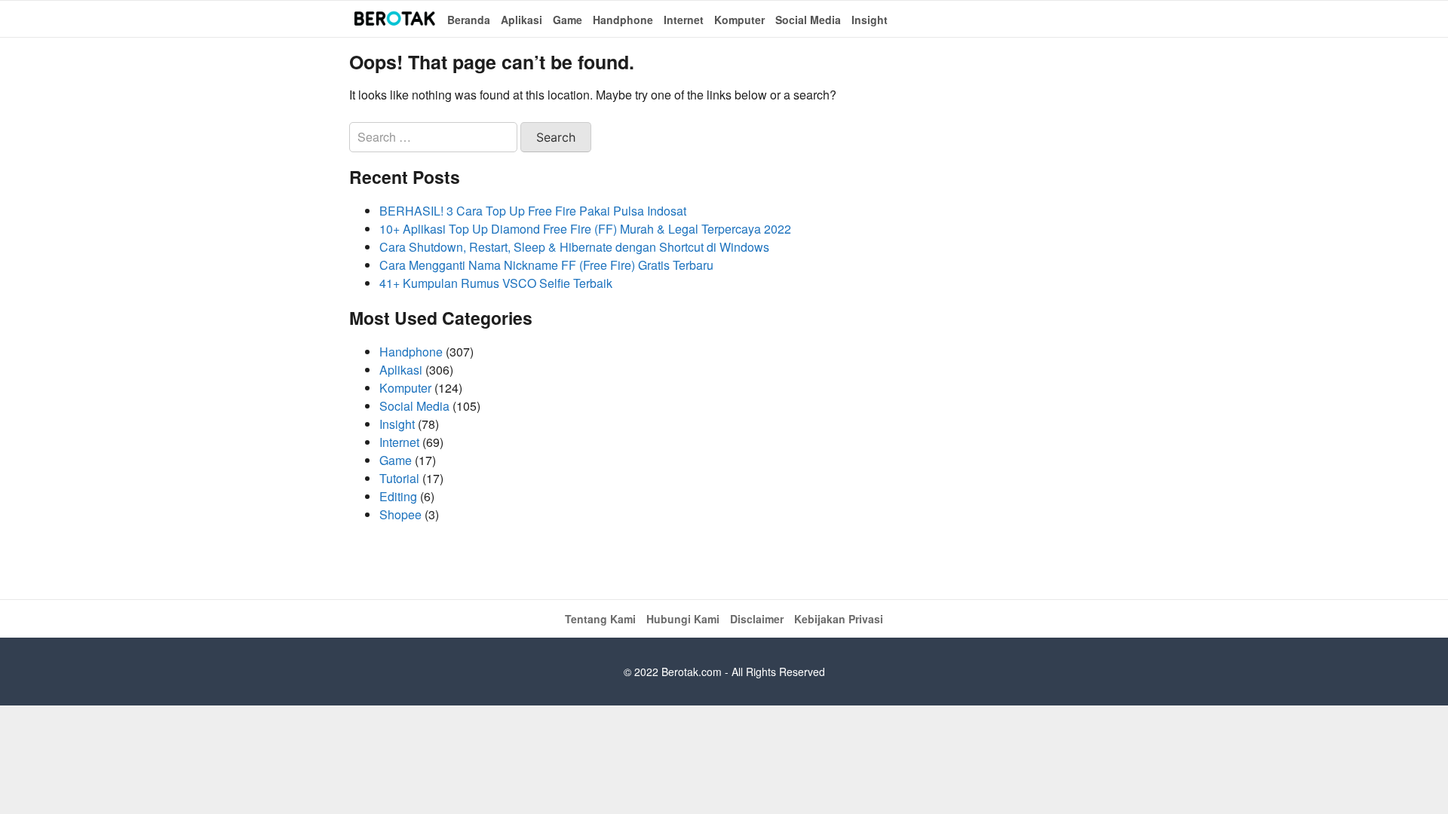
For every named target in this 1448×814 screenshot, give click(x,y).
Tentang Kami (600, 618)
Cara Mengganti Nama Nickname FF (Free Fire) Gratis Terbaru (546, 265)
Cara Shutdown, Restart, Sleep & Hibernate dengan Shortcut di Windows (574, 247)
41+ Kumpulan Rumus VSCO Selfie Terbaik (495, 283)
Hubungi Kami (682, 618)
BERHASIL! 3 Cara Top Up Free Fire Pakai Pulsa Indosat (532, 210)
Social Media (808, 19)
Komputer (739, 19)
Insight (869, 19)
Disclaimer (757, 618)
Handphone (623, 19)
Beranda (468, 19)
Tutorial (399, 478)
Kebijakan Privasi (838, 618)
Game (567, 19)
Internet (684, 19)
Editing (398, 496)
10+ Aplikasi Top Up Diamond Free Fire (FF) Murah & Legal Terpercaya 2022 (585, 228)
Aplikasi (521, 19)
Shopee (400, 514)
